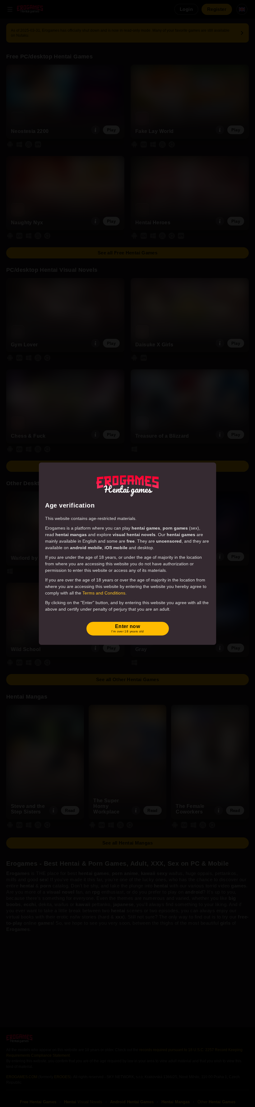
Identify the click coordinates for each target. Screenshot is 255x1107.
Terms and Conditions (103, 592)
